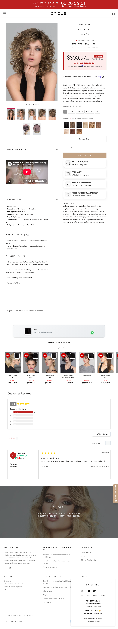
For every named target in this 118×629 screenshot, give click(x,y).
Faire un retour (48, 591)
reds (97, 112)
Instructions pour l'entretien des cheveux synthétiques (56, 555)
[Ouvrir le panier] (113, 13)
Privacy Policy (47, 602)
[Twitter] (77, 106)
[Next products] (63, 348)
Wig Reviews (47, 595)
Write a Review (102, 434)
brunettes (89, 112)
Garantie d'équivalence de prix (53, 598)
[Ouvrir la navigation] (4, 13)
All (65, 112)
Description (13, 199)
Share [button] (46, 466)
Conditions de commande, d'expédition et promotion (57, 582)
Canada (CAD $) (12, 615)
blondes (80, 112)
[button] (103, 466)
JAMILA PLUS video (17, 149)
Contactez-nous (86, 552)
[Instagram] (10, 568)
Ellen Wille (84, 24)
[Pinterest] (80, 106)
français (27, 615)
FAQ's (83, 556)
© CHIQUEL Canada (14, 622)
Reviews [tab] (12, 438)
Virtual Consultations (50, 567)
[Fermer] (112, 582)
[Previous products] (54, 348)
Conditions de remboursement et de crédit (57, 587)
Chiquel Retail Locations (89, 560)
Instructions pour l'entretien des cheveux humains (56, 562)
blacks (71, 112)
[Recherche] (108, 13)
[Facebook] (73, 106)
